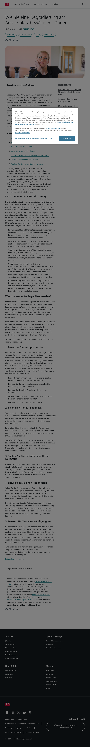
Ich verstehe (66, 138)
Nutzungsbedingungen (52, 128)
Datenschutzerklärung (22, 132)
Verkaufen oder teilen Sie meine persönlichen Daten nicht (33, 138)
